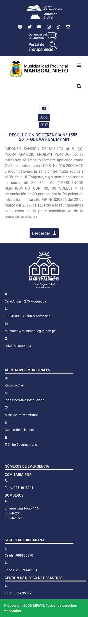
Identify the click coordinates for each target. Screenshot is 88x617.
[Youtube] (39, 27)
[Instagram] (49, 27)
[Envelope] (68, 27)
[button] (79, 65)
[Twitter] (29, 27)
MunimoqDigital (50, 16)
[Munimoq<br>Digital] (35, 16)
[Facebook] (20, 27)
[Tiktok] (58, 27)
